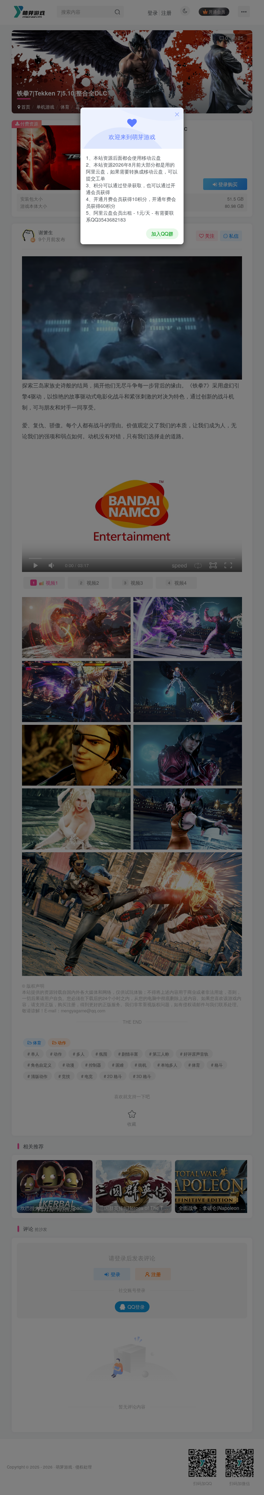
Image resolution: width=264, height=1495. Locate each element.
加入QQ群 (162, 233)
